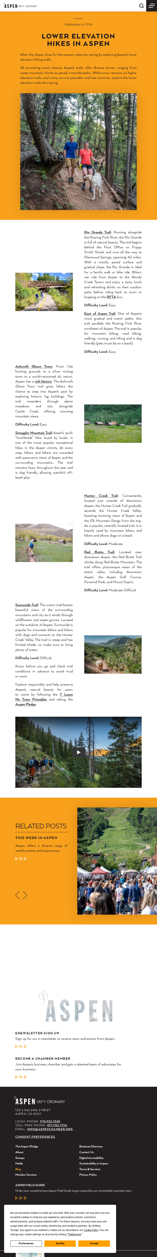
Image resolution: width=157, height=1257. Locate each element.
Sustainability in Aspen (93, 1163)
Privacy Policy (88, 1174)
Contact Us (86, 1152)
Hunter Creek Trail (101, 495)
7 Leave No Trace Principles (44, 697)
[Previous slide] (17, 895)
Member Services (26, 1174)
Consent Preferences (35, 1137)
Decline (60, 1243)
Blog (18, 1169)
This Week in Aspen (36, 837)
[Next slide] (25, 895)
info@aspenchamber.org (50, 1129)
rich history (43, 381)
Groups (20, 1158)
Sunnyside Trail (26, 604)
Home (79, 18)
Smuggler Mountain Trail (33, 432)
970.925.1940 (50, 1121)
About (19, 1152)
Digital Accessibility (91, 1158)
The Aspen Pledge (26, 1146)
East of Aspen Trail (99, 313)
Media (19, 1163)
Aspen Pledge (25, 704)
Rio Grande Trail (97, 232)
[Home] (20, 5)
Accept (94, 1243)
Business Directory (91, 1146)
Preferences (26, 1243)
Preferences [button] (74, 1234)
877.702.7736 (57, 1125)
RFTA (111, 296)
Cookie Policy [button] (91, 1230)
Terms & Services (89, 1169)
